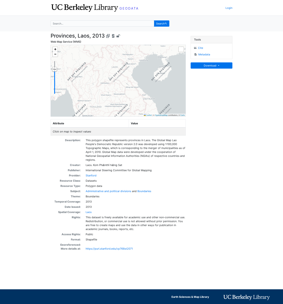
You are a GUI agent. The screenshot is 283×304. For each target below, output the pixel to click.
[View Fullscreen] (181, 49)
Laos (89, 212)
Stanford (91, 175)
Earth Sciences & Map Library (190, 296)
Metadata (204, 54)
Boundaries (144, 191)
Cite (200, 47)
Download (210, 65)
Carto (182, 115)
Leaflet (149, 115)
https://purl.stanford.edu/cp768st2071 (109, 248)
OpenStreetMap (161, 115)
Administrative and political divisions (108, 191)
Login (229, 7)
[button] (55, 49)
